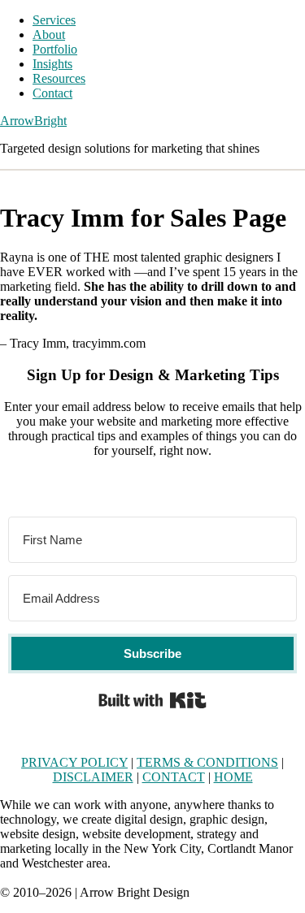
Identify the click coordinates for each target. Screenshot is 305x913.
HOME (233, 777)
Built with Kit (152, 700)
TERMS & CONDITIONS (207, 762)
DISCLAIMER (93, 777)
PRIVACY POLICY (74, 762)
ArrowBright (33, 121)
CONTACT (173, 777)
